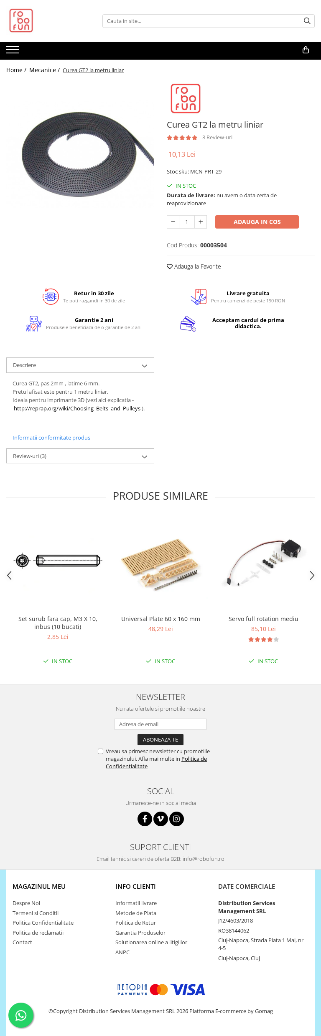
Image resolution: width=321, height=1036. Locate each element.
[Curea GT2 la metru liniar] (80, 154)
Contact (22, 942)
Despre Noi (26, 903)
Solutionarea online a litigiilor (151, 942)
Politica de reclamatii (38, 932)
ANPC (122, 952)
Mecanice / (45, 70)
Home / (17, 70)
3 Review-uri (217, 137)
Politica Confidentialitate (43, 922)
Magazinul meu (39, 886)
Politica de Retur (135, 922)
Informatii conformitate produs (51, 437)
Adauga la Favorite (197, 266)
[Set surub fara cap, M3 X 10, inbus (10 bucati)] (57, 563)
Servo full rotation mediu (263, 619)
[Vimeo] (160, 819)
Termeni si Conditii (36, 913)
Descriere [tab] (24, 365)
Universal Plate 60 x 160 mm (160, 619)
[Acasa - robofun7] (48, 20)
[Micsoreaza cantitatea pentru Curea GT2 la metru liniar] (173, 222)
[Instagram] (176, 819)
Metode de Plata (135, 913)
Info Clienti (135, 886)
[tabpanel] (80, 154)
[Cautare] (307, 21)
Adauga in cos (257, 222)
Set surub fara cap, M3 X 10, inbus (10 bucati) (57, 623)
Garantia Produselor (140, 932)
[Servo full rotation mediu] (263, 563)
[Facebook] (145, 819)
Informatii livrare (136, 903)
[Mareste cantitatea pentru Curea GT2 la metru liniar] (200, 222)
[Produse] (13, 52)
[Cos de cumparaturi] (306, 50)
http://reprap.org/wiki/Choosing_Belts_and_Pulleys (77, 408)
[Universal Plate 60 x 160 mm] (160, 563)
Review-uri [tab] (29, 456)
